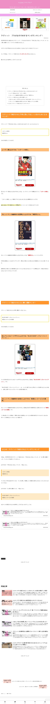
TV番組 (4, 558)
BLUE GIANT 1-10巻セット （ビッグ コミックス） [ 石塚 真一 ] (26, 367)
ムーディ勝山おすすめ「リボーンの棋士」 (18, 93)
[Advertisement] (25, 73)
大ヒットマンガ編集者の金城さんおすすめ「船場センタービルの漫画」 (24, 101)
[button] (46, 342)
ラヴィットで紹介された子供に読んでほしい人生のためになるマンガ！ (23, 91)
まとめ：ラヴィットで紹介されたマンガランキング (19, 103)
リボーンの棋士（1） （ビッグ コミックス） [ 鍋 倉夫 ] (25, 179)
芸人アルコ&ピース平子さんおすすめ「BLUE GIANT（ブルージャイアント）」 (26, 99)
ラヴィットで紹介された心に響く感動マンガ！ (18, 97)
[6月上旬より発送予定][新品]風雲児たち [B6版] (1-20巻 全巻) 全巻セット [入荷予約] (29, 243)
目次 (23, 88)
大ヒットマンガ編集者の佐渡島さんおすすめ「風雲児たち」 (22, 95)
